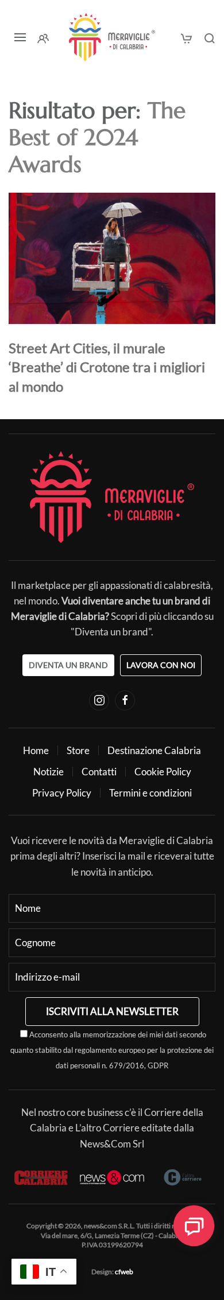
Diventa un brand (68, 665)
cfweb (124, 1271)
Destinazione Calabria (154, 750)
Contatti (99, 772)
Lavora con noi (160, 665)
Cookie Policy (162, 772)
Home (36, 750)
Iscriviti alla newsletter (112, 1011)
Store (78, 750)
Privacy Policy (61, 793)
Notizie (48, 772)
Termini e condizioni (150, 793)
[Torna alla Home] (112, 37)
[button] (20, 37)
